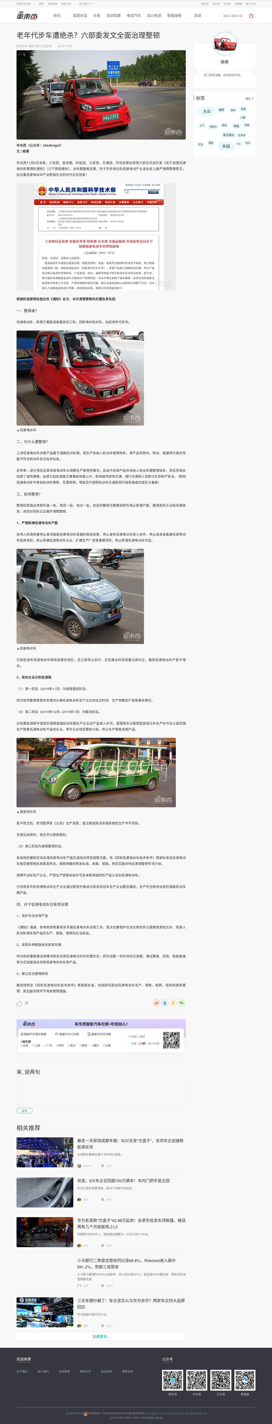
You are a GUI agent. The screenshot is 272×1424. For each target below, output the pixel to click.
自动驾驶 (113, 15)
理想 (210, 143)
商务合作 (85, 1371)
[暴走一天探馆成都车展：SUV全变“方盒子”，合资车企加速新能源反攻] (45, 1152)
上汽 (202, 125)
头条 (96, 15)
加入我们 (43, 1371)
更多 (248, 98)
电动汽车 (134, 15)
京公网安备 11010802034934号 (104, 1413)
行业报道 (46, 46)
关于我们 (22, 1371)
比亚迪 (241, 135)
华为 (200, 144)
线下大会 (250, 3)
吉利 (233, 110)
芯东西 (227, 3)
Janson (87, 1165)
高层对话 (80, 15)
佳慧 (85, 1285)
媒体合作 (127, 1371)
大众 (207, 111)
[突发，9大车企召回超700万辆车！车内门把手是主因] (45, 1192)
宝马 (247, 143)
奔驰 (236, 126)
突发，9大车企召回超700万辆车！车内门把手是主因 (123, 1180)
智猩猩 (238, 3)
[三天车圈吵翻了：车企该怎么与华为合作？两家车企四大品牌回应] (45, 1312)
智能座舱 (174, 15)
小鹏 (243, 117)
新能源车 (22, 46)
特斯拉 (213, 126)
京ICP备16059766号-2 (134, 1413)
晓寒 (225, 62)
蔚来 (224, 125)
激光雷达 (228, 135)
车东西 (216, 3)
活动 (197, 15)
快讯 (57, 15)
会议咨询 (106, 1371)
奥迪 (243, 109)
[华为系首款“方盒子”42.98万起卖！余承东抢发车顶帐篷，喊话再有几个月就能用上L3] (45, 1232)
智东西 (204, 3)
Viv (238, 143)
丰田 (226, 146)
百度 (247, 125)
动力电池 (154, 15)
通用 (221, 110)
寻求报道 (64, 1371)
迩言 (85, 1199)
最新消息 (34, 46)
